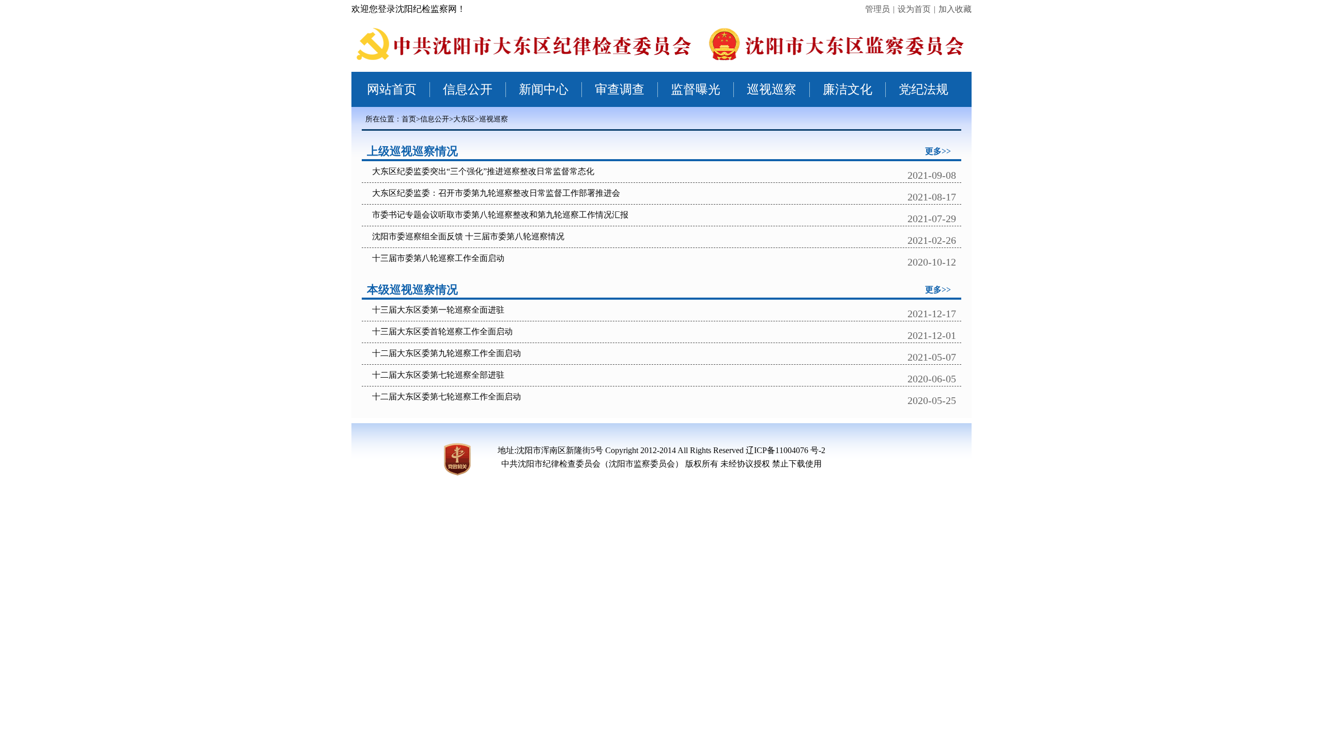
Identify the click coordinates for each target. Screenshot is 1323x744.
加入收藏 (955, 9)
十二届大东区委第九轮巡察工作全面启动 (446, 353)
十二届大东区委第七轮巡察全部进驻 (438, 374)
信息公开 (468, 89)
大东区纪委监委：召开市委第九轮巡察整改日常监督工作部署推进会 (496, 193)
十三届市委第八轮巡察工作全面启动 (438, 258)
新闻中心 (543, 89)
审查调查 (619, 89)
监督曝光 (695, 89)
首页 (409, 119)
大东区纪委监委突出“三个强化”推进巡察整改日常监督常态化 (483, 171)
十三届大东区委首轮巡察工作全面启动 (442, 331)
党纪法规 (923, 89)
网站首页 (392, 89)
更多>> (938, 151)
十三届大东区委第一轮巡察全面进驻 (438, 309)
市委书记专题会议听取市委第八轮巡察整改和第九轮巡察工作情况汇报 (500, 214)
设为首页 (914, 9)
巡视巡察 (771, 89)
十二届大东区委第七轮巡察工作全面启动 (446, 396)
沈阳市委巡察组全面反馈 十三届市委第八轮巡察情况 (468, 236)
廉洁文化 (847, 89)
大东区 (464, 119)
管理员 (877, 9)
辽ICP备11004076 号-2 (785, 450)
